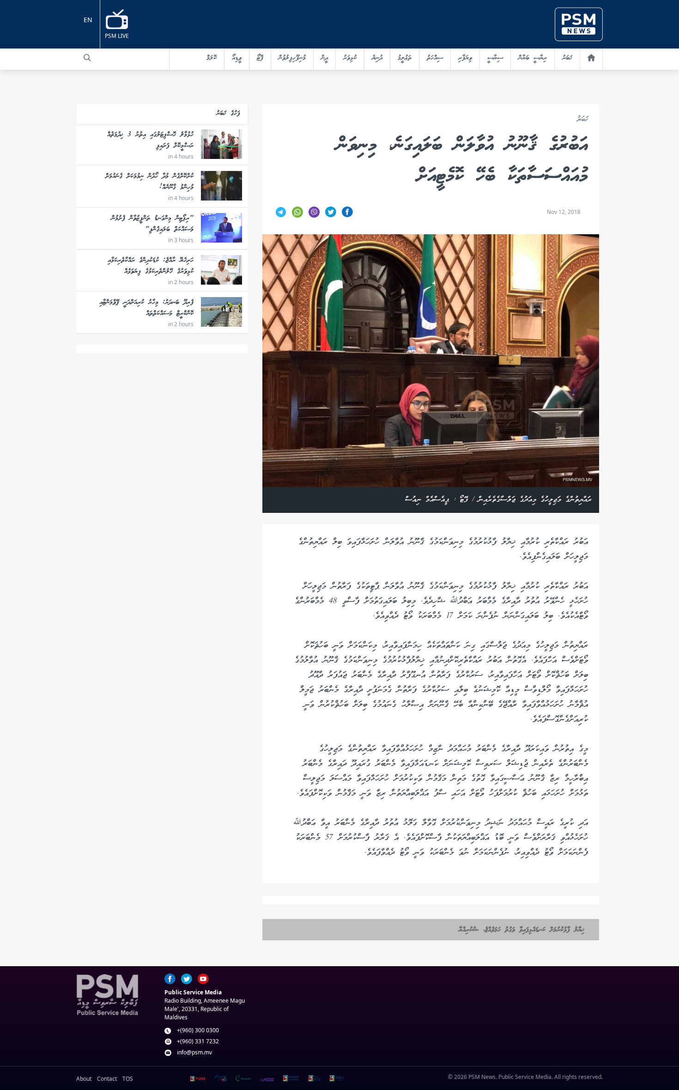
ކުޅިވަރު (350, 58)
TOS (127, 1079)
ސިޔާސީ (495, 58)
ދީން (324, 58)
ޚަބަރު (567, 58)
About (83, 1079)
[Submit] (87, 58)
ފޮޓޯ (260, 58)
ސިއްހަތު (435, 58)
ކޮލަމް (211, 58)
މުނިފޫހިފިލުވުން (292, 58)
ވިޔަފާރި (465, 58)
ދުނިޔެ (377, 58)
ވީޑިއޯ (237, 58)
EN (88, 19)
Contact (107, 1079)
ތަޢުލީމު (405, 58)
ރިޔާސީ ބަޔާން (532, 58)
